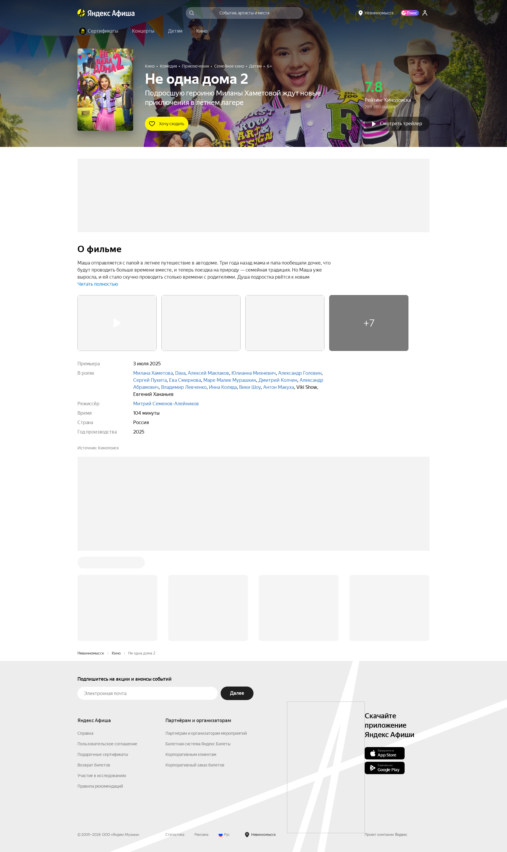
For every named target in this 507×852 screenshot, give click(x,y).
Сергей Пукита (150, 380)
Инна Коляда (223, 387)
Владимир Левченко (184, 387)
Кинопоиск (108, 448)
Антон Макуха (278, 387)
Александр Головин (300, 373)
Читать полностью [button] (97, 284)
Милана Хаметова (153, 373)
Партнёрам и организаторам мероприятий (206, 733)
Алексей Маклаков (208, 373)
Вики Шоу (250, 387)
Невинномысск (90, 653)
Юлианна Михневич (253, 373)
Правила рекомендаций (100, 786)
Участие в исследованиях (101, 775)
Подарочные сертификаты (102, 754)
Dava (180, 373)
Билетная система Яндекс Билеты (198, 743)
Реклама (201, 835)
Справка (85, 733)
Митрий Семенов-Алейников (166, 403)
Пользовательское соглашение (107, 743)
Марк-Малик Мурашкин (229, 380)
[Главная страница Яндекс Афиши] (81, 13)
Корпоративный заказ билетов (194, 765)
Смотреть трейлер (401, 123)
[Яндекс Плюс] (410, 13)
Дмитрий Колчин (277, 380)
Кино (116, 653)
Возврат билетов (93, 765)
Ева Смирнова (185, 380)
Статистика (174, 835)
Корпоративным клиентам (190, 754)
